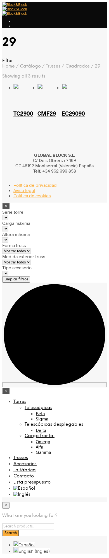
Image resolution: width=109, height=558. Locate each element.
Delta (41, 430)
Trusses (53, 66)
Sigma (42, 418)
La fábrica (24, 470)
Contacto (23, 476)
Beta (40, 413)
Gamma (43, 452)
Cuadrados (77, 66)
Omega (43, 441)
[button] (54, 61)
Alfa (39, 446)
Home (8, 66)
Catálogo (30, 66)
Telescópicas (38, 407)
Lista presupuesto (32, 482)
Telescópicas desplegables (54, 424)
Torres (19, 401)
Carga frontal (39, 436)
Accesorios (25, 464)
